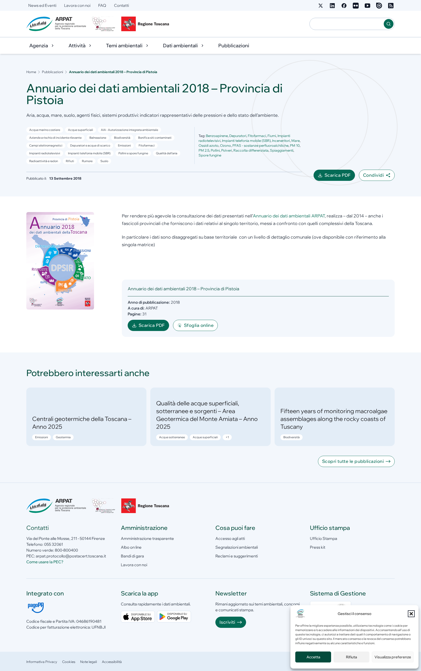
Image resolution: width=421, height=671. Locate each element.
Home (31, 72)
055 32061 (53, 544)
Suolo (104, 161)
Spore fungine (210, 155)
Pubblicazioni (233, 45)
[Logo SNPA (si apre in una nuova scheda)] (103, 24)
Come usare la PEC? (44, 561)
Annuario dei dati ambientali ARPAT (289, 216)
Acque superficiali (80, 130)
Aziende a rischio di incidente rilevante (55, 137)
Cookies (68, 662)
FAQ (102, 5)
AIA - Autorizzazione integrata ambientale (129, 130)
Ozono (225, 145)
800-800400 (66, 550)
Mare (295, 140)
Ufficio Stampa (323, 538)
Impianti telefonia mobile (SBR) (246, 140)
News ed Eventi (42, 5)
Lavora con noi (77, 5)
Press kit (317, 547)
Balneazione (97, 137)
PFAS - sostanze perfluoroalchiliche (260, 145)
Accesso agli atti (230, 538)
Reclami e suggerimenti (236, 556)
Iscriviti (227, 622)
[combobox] (347, 24)
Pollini (215, 150)
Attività (77, 45)
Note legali (88, 662)
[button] (411, 613)
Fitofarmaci (147, 145)
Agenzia (38, 45)
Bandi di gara (132, 556)
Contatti (121, 5)
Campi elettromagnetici (45, 145)
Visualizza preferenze (392, 657)
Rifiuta (351, 657)
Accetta (313, 657)
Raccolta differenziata (250, 150)
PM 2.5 (204, 150)
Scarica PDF (340, 176)
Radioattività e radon (43, 161)
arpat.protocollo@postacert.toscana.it (71, 556)
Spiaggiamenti (281, 150)
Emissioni (124, 145)
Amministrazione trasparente (147, 538)
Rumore (87, 161)
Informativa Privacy (41, 662)
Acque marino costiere (44, 130)
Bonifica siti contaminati (155, 137)
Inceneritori (281, 140)
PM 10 (295, 145)
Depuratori (237, 136)
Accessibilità (112, 662)
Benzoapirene (217, 136)
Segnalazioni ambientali (236, 547)
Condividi (373, 175)
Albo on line (131, 547)
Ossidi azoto (209, 145)
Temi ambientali (124, 45)
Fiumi (272, 136)
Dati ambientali (180, 45)
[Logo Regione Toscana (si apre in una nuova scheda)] (146, 24)
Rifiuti (70, 161)
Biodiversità (122, 137)
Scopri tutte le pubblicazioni (353, 461)
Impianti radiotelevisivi (44, 153)
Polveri (226, 150)
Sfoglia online (199, 325)
